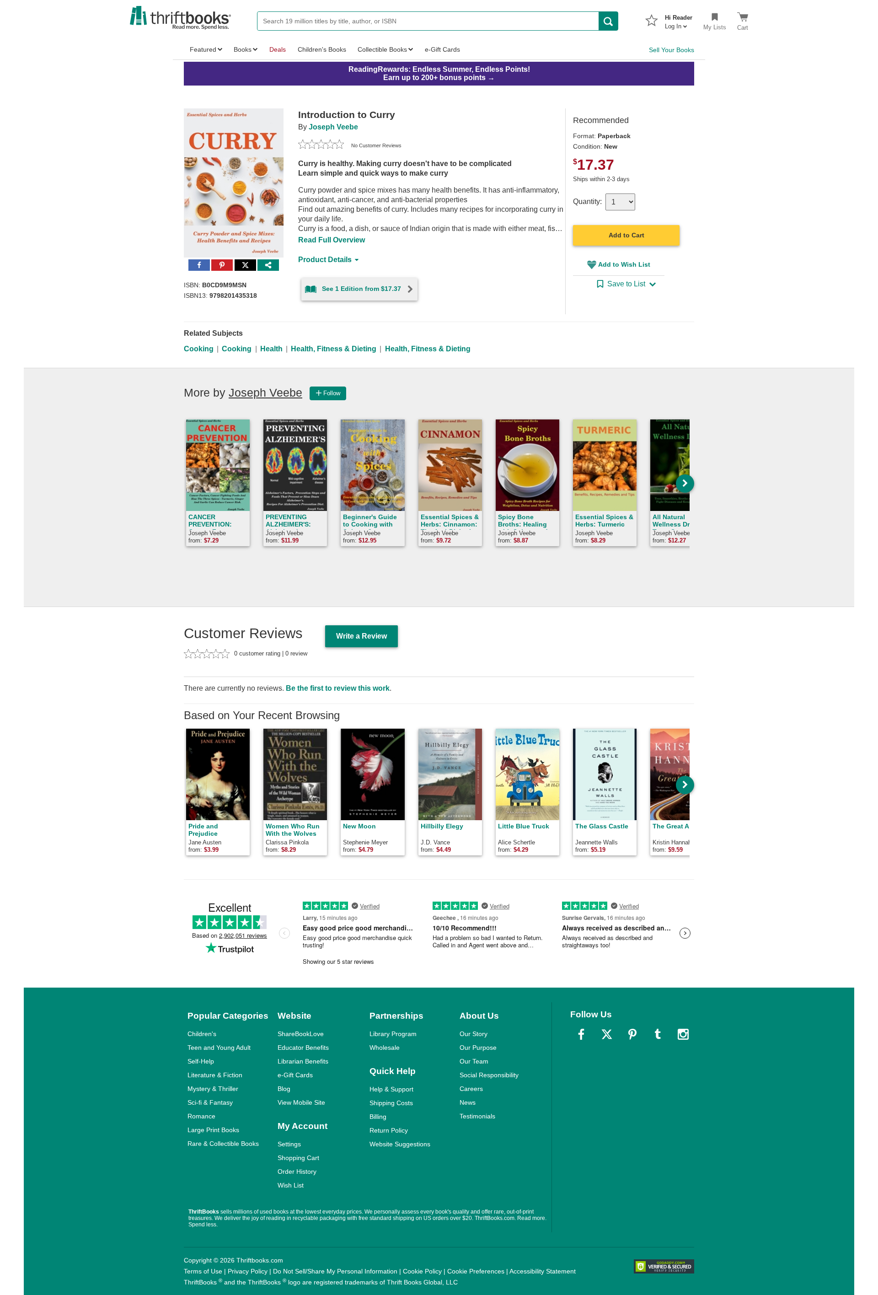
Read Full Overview (331, 240)
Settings (289, 1144)
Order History (297, 1171)
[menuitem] (678, 19)
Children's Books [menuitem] (322, 49)
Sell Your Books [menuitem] (671, 50)
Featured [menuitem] (203, 49)
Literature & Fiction (214, 1075)
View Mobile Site (301, 1102)
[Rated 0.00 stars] (321, 145)
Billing (377, 1116)
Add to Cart (626, 235)
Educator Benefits (303, 1047)
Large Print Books (213, 1130)
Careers (471, 1088)
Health (271, 349)
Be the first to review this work (338, 688)
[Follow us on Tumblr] (658, 1034)
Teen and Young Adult (219, 1047)
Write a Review (361, 636)
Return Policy (388, 1130)
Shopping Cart (298, 1157)
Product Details (325, 259)
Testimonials (477, 1116)
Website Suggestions (399, 1144)
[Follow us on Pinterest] (632, 1034)
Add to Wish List (624, 264)
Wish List (291, 1185)
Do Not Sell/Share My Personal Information (335, 1271)
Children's (201, 1033)
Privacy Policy (248, 1271)
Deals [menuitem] (277, 49)
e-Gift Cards (295, 1075)
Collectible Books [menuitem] (382, 49)
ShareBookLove (301, 1033)
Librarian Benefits (303, 1061)
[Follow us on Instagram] (683, 1034)
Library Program (393, 1033)
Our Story (473, 1033)
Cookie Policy (422, 1271)
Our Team (474, 1061)
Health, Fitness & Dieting (333, 349)
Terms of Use (203, 1271)
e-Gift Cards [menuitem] (442, 49)
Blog (284, 1088)
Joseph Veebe (333, 127)
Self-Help (200, 1061)
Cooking (199, 349)
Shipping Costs (391, 1103)
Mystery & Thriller (212, 1088)
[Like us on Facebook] (581, 1034)
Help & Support (391, 1089)
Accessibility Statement (542, 1271)
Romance (201, 1116)
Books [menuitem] (243, 49)
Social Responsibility (489, 1075)
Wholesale (384, 1047)
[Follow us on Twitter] (607, 1034)
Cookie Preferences (475, 1271)
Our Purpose (478, 1047)
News (468, 1102)
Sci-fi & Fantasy (210, 1102)
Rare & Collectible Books (223, 1143)
